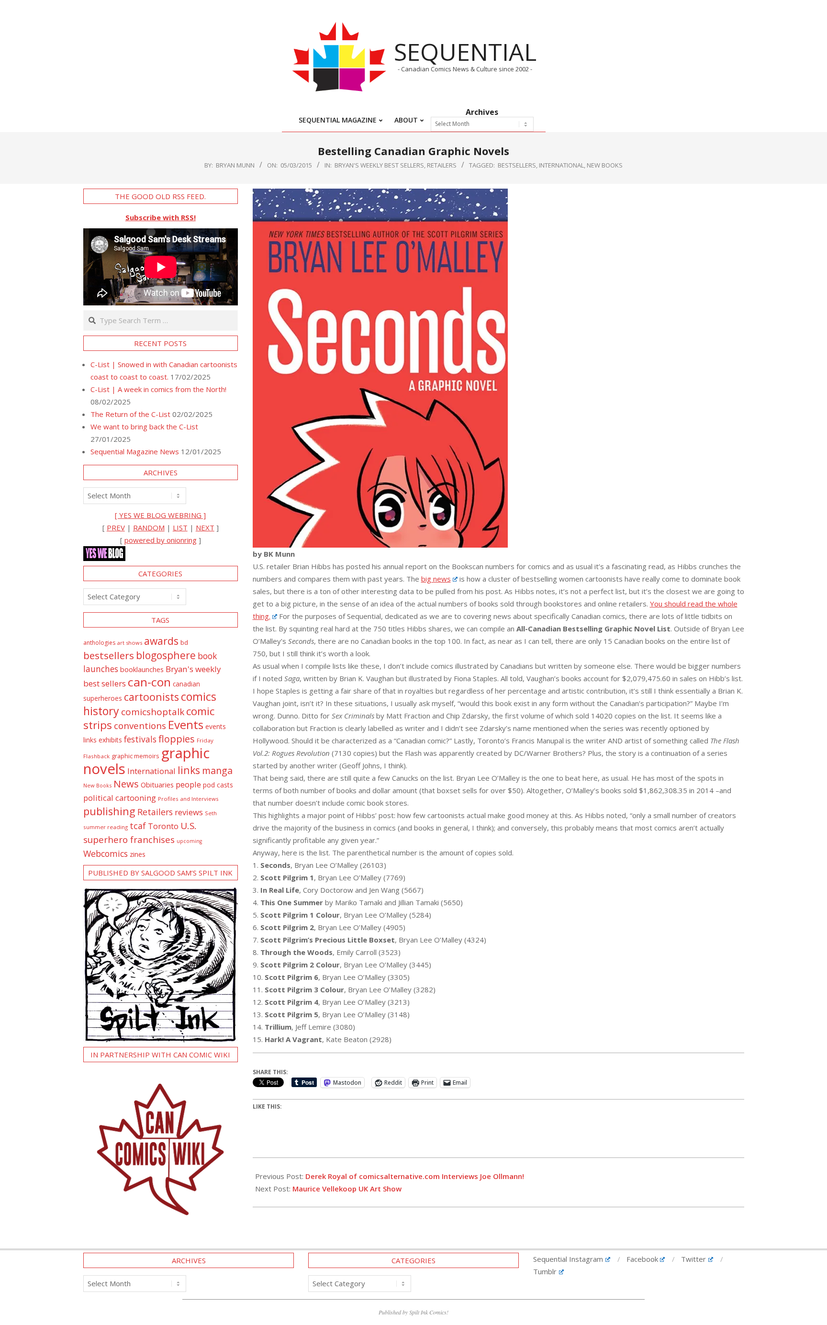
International (561, 165)
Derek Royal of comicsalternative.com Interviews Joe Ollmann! (414, 1176)
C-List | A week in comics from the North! (158, 389)
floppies (176, 738)
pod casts (218, 784)
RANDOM (149, 527)
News (126, 783)
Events (185, 724)
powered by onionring (160, 540)
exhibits (110, 739)
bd (184, 642)
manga (217, 770)
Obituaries (157, 784)
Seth (211, 813)
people (188, 784)
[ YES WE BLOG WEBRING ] (160, 515)
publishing (109, 811)
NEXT (205, 527)
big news (436, 579)
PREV (116, 527)
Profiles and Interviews (188, 798)
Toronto (163, 825)
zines (137, 854)
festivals (140, 739)
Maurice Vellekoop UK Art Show (347, 1188)
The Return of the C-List (130, 414)
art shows (129, 642)
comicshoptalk (152, 712)
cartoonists (151, 697)
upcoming (189, 841)
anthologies (99, 643)
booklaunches (142, 669)
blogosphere (166, 655)
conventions (140, 725)
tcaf (138, 825)
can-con (149, 682)
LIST (180, 527)
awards (161, 641)
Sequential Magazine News (134, 451)
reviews (189, 812)
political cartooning (119, 797)
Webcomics (105, 853)
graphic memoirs (135, 756)
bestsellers (517, 165)
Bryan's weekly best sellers (379, 165)
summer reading (105, 827)
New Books (605, 165)
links (189, 770)
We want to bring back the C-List (144, 426)
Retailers (442, 165)
